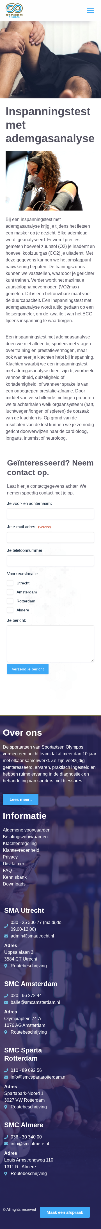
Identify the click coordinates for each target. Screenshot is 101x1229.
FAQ (7, 870)
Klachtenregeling (20, 843)
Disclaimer (13, 863)
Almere (23, 610)
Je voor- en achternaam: (29, 503)
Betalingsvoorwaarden (25, 836)
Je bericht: (16, 620)
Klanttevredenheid (21, 850)
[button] (90, 11)
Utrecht (23, 583)
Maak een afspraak (65, 1212)
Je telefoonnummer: (25, 550)
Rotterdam (26, 601)
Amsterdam (27, 592)
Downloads (14, 884)
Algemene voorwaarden (26, 830)
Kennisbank (15, 877)
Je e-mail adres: (29, 526)
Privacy (10, 857)
